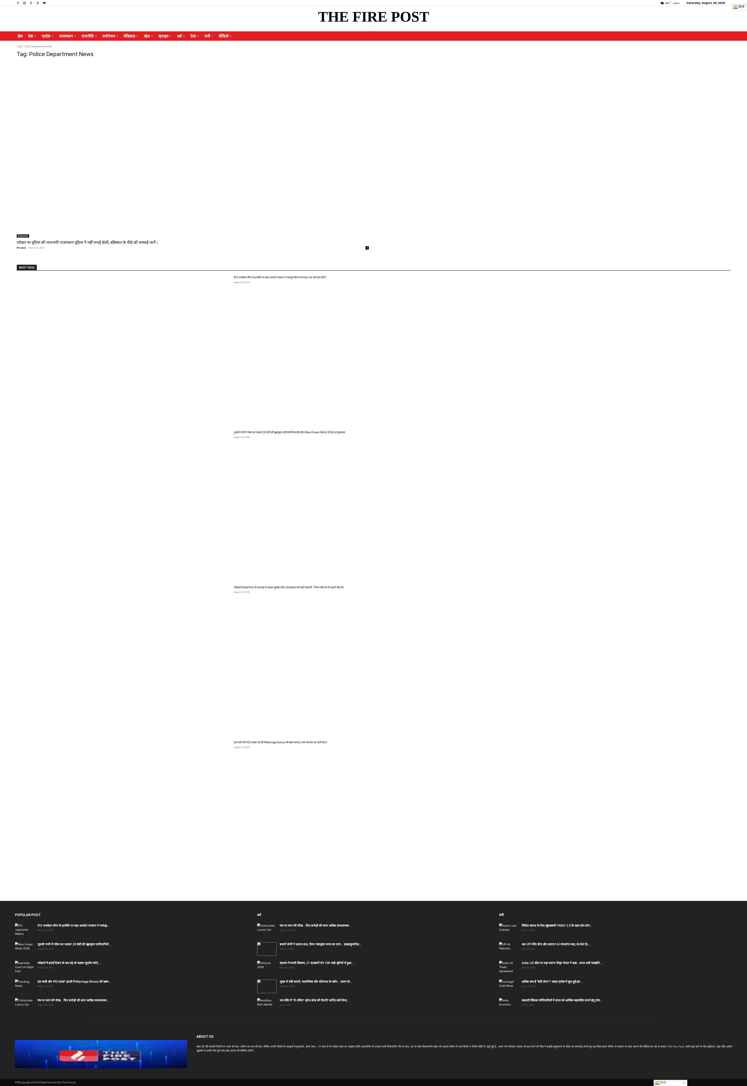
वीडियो (224, 36)
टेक (193, 36)
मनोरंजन (109, 36)
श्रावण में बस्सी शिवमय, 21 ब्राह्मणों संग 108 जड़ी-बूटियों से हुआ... (317, 963)
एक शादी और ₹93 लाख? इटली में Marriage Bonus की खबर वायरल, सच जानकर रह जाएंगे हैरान (280, 742)
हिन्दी (662, 1082)
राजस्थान (66, 36)
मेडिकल (129, 36)
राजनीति (88, 36)
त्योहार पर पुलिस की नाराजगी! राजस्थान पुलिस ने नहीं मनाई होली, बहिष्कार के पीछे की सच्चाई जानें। (87, 242)
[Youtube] (44, 2)
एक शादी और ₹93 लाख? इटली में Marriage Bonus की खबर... (74, 981)
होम (20, 36)
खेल (147, 36)
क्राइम (163, 36)
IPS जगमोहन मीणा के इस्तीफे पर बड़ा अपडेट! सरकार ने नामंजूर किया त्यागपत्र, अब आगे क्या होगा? (280, 277)
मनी (207, 36)
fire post (21, 247)
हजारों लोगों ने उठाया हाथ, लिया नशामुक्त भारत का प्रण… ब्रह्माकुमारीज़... (320, 944)
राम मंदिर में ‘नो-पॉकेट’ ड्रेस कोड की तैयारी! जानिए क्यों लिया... (314, 1000)
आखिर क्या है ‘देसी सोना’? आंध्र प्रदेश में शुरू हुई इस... (552, 981)
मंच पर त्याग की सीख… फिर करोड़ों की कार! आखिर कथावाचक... (73, 1000)
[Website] (38, 2)
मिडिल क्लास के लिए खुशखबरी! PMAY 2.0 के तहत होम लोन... (557, 925)
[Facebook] (18, 2)
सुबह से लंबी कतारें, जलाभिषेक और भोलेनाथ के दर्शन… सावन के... (316, 981)
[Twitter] (31, 2)
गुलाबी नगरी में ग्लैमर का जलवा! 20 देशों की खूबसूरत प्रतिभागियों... (74, 944)
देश (30, 36)
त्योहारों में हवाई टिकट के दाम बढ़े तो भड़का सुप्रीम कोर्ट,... (69, 963)
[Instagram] (24, 2)
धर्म (179, 36)
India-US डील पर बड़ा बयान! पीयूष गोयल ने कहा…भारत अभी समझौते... (562, 963)
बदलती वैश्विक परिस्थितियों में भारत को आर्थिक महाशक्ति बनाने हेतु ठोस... (562, 1000)
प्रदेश (46, 36)
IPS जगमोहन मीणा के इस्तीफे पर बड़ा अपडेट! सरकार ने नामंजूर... (74, 925)
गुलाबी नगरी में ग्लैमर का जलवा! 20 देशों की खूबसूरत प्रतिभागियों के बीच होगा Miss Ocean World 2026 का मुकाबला (289, 432)
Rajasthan (23, 236)
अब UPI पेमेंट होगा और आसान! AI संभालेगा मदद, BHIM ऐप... (556, 944)
